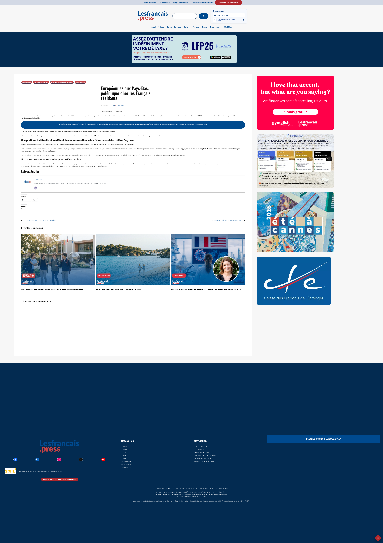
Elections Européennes (41, 82)
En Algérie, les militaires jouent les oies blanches (40, 220)
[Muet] (237, 20)
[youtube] (103, 459)
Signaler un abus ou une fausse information (59, 479)
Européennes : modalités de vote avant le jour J (226, 220)
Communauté (26, 82)
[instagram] (59, 459)
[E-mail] (35, 188)
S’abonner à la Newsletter (228, 2)
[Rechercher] (203, 16)
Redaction (120, 105)
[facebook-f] (15, 459)
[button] (378, 538)
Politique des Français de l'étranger (62, 82)
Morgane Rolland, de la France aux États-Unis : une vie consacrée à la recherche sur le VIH (206, 289)
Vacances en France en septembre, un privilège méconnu (118, 289)
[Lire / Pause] (215, 20)
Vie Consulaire (80, 82)
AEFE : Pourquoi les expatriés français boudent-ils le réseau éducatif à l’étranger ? (52, 289)
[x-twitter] (81, 459)
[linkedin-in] (37, 459)
